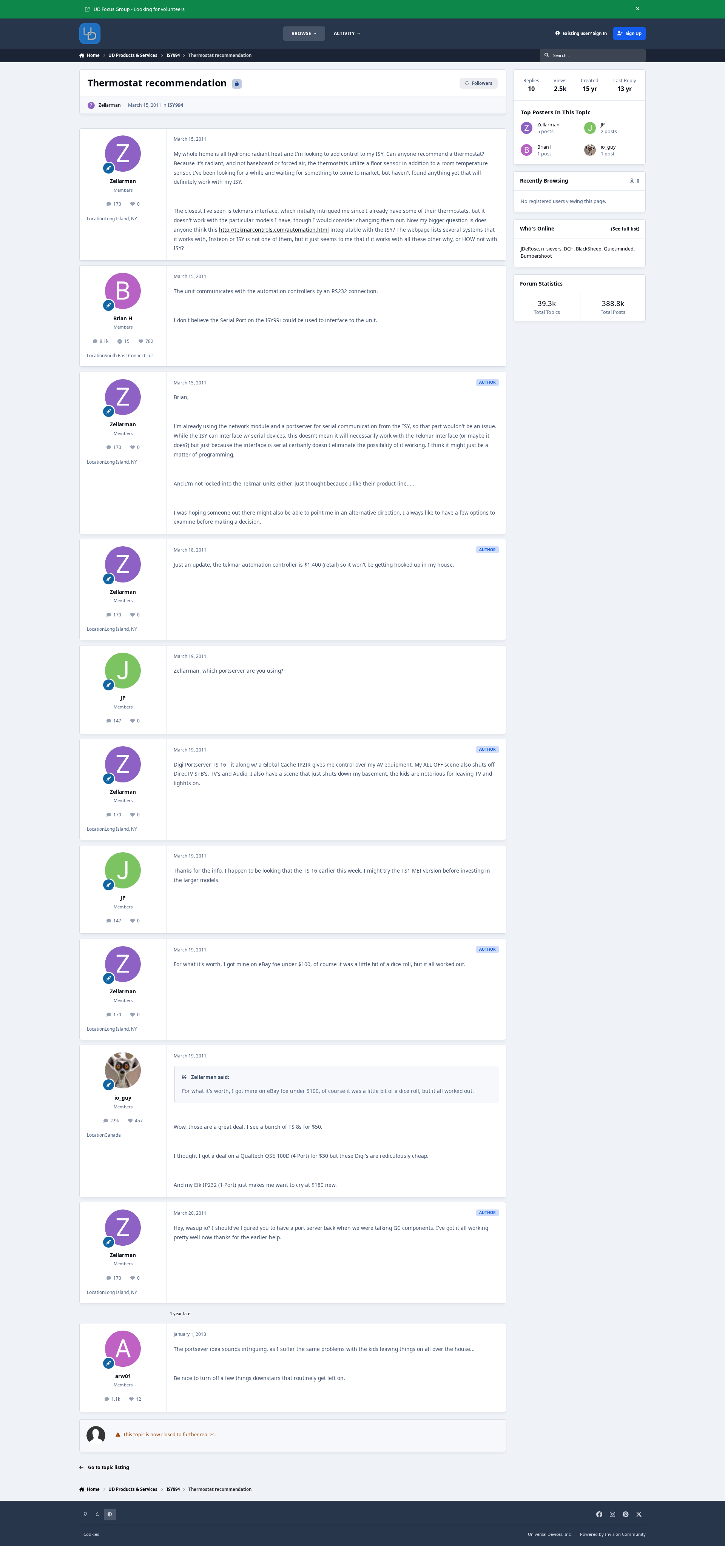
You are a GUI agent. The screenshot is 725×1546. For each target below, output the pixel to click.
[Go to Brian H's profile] (123, 291)
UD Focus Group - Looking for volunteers (139, 9)
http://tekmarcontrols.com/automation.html (274, 229)
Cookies (91, 1534)
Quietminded (619, 249)
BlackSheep (589, 249)
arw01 (123, 1376)
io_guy (122, 1097)
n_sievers (551, 249)
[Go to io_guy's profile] (123, 1070)
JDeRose (530, 249)
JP (123, 697)
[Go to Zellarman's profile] (91, 105)
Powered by (613, 1534)
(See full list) (625, 229)
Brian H (123, 318)
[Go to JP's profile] (123, 671)
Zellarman (110, 105)
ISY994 (175, 105)
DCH (569, 249)
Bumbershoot (536, 256)
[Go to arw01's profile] (123, 1349)
